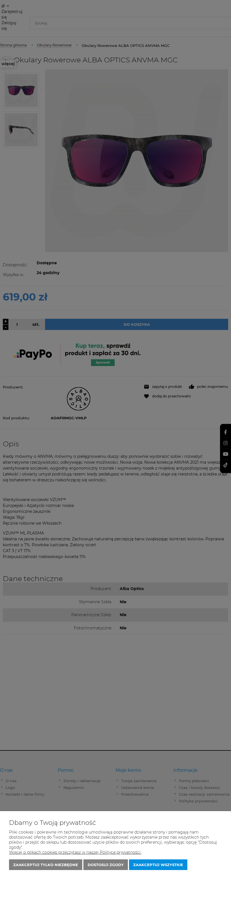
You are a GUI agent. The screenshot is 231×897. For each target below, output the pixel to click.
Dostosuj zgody (106, 864)
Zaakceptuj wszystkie (158, 864)
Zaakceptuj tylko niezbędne (45, 864)
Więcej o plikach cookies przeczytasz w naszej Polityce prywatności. (75, 852)
